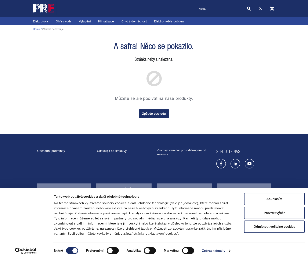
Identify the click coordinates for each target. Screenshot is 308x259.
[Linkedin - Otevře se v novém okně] (235, 163)
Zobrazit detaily (213, 250)
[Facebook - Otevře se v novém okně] (221, 163)
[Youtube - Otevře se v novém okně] (249, 163)
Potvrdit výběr (274, 213)
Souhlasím (274, 199)
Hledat (249, 9)
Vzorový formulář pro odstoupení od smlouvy (181, 152)
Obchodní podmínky (51, 151)
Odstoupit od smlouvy (112, 151)
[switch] (113, 251)
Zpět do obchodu (154, 113)
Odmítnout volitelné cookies (274, 226)
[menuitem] (40, 21)
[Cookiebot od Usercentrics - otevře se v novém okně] (25, 251)
